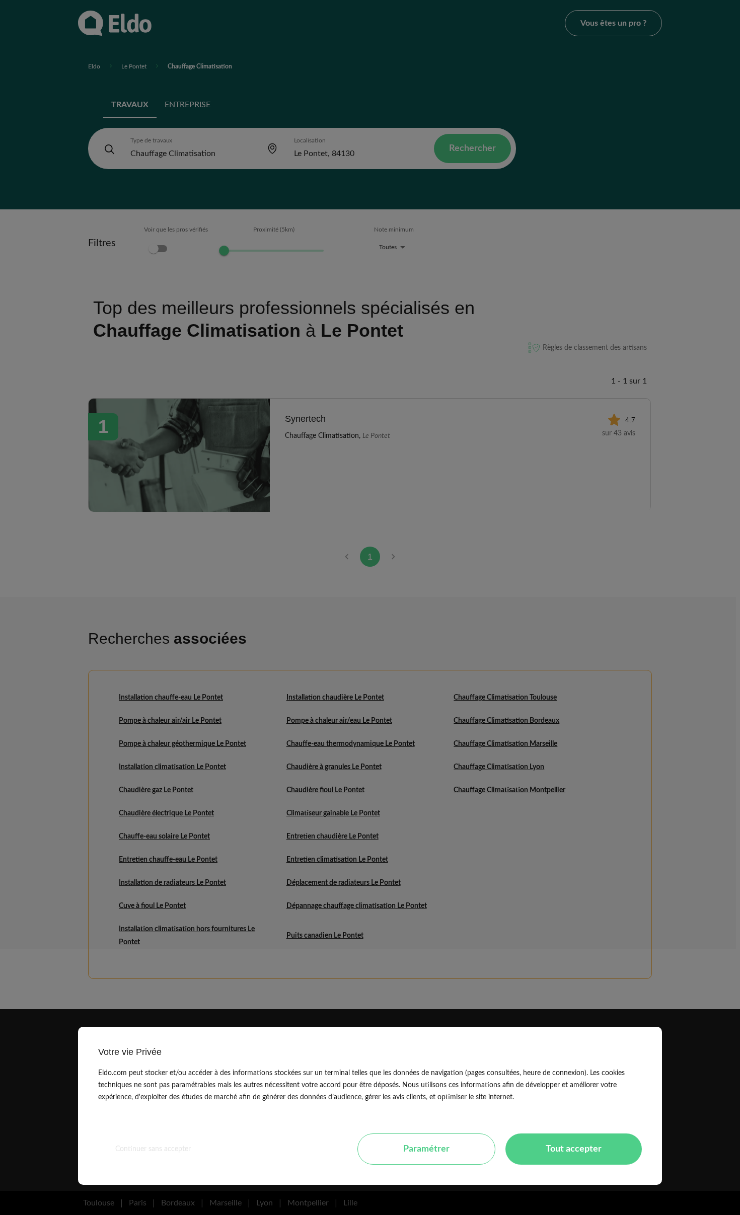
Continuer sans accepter (153, 1149)
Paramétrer (426, 1149)
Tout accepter (574, 1149)
